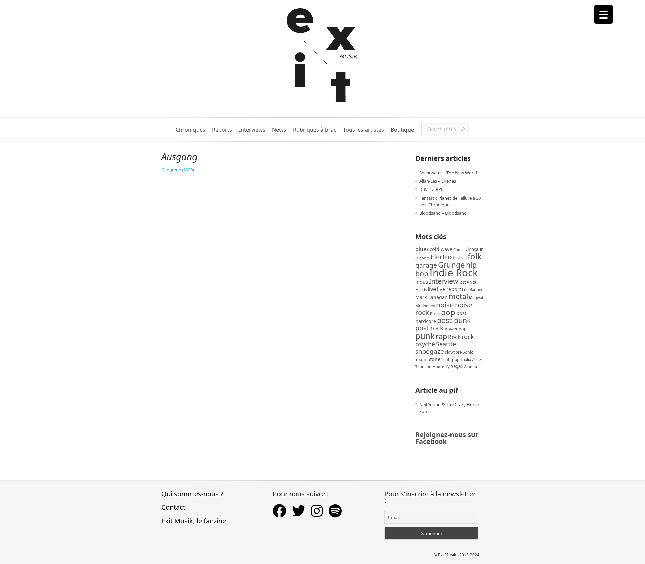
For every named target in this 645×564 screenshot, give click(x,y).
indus (421, 281)
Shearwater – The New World (448, 173)
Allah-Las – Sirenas (437, 181)
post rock (429, 327)
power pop (456, 329)
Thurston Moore (429, 366)
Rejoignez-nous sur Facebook (446, 438)
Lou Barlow (472, 289)
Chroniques (190, 129)
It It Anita (467, 282)
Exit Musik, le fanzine (193, 520)
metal (458, 296)
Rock (454, 337)
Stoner (434, 359)
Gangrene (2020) (177, 170)
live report (449, 289)
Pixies (435, 313)
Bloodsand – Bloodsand (443, 213)
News (279, 129)
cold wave (441, 249)
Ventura (470, 366)
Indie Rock (453, 272)
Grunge (451, 264)
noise (445, 304)
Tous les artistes (363, 129)
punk (425, 335)
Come (458, 249)
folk (475, 256)
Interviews (252, 129)
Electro (441, 256)
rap (441, 336)
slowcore (453, 352)
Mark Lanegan (431, 297)
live (432, 289)
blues (422, 249)
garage (426, 265)
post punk (454, 320)
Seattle (446, 344)
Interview (443, 281)
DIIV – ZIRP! (430, 189)
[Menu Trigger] (603, 14)
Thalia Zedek (472, 359)
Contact (173, 507)
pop (448, 312)
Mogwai (476, 297)
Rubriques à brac (314, 129)
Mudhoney (425, 305)
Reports (222, 129)
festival (460, 258)
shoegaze (429, 351)
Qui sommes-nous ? (192, 493)
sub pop (451, 359)
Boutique (402, 129)
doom (424, 257)
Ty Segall (454, 366)
